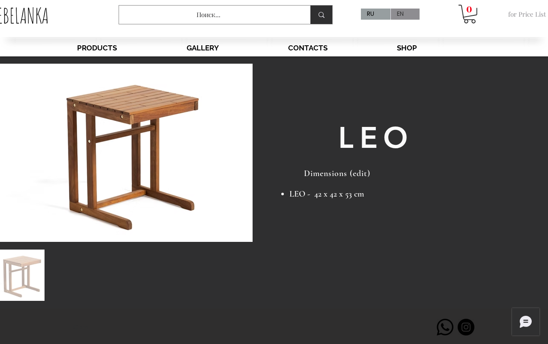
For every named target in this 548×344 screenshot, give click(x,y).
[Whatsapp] (445, 327)
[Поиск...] (321, 15)
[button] (470, 14)
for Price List (527, 14)
